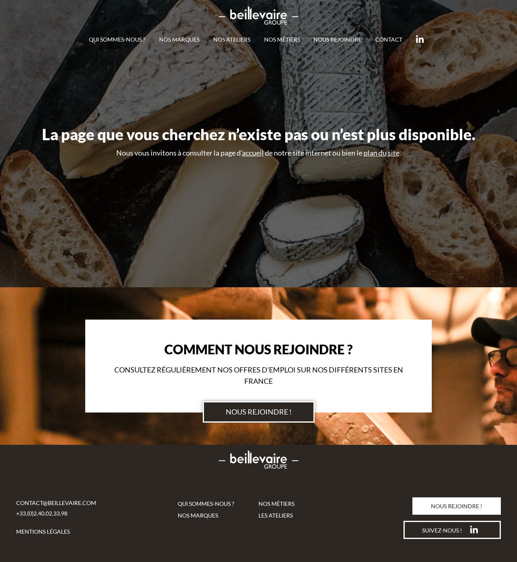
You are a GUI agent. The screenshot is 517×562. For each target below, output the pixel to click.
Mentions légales (43, 531)
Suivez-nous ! (442, 530)
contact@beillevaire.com (56, 502)
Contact (388, 39)
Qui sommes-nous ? (117, 39)
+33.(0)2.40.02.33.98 (41, 513)
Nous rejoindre (337, 39)
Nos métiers (282, 39)
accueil (253, 152)
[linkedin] (422, 39)
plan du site (381, 152)
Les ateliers (275, 515)
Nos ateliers (231, 39)
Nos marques (179, 39)
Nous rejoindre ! (259, 411)
